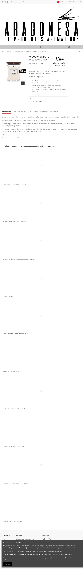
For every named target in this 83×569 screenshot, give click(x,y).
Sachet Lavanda (8, 296)
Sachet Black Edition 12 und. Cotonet (15, 409)
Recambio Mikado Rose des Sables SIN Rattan (19, 259)
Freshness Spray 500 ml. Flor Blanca (16, 484)
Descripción (6, 112)
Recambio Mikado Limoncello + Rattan (16, 446)
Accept (7, 564)
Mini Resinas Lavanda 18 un (12, 521)
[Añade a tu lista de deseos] (38, 181)
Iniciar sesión (21, 2)
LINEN (40, 102)
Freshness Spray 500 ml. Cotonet (14, 184)
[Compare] (41, 181)
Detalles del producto (22, 112)
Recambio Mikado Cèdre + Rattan (14, 222)
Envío (13, 2)
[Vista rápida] (44, 181)
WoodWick (33, 102)
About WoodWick (41, 112)
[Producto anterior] (80, 51)
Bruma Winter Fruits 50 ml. (12, 371)
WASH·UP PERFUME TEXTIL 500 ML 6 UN (16, 334)
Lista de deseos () (75, 2)
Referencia (33, 63)
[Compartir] (30, 99)
